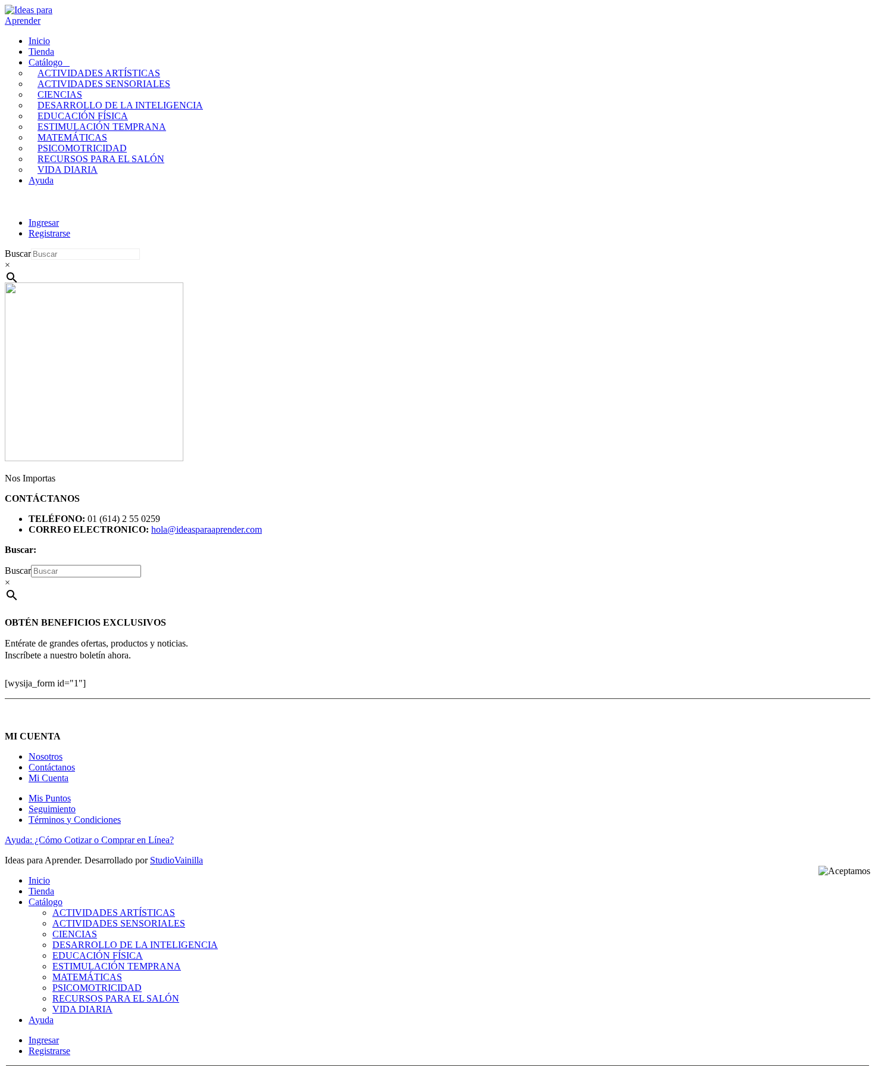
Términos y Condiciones (75, 820)
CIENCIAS (60, 94)
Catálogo (45, 62)
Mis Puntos (50, 798)
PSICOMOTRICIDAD (82, 148)
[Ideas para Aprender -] (34, 20)
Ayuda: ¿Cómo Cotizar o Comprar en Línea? (89, 840)
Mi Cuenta (48, 778)
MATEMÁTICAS (72, 137)
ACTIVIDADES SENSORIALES (104, 84)
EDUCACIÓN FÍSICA (83, 116)
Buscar (18, 253)
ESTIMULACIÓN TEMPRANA (102, 127)
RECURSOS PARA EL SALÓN (101, 159)
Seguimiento (52, 809)
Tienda (41, 51)
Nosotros (45, 756)
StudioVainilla (176, 860)
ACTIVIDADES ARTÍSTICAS (99, 73)
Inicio (39, 41)
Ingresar (44, 222)
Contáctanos (52, 767)
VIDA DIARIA (68, 169)
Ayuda (41, 180)
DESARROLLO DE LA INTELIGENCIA (120, 105)
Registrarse (49, 233)
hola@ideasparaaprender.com (206, 529)
